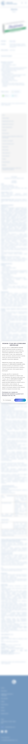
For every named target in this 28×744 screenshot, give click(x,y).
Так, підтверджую (19, 400)
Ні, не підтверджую (7, 400)
